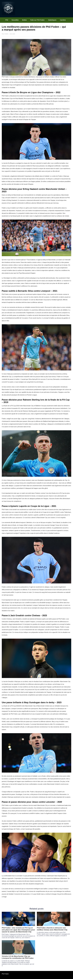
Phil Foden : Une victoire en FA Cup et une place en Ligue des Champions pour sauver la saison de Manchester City (18, 930)
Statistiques (52, 20)
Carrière (63, 20)
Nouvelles (15, 20)
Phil (6, 20)
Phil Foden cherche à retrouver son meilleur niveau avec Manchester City (52, 929)
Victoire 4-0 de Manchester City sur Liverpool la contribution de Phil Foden (18, 957)
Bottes (24, 20)
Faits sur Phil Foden (37, 20)
